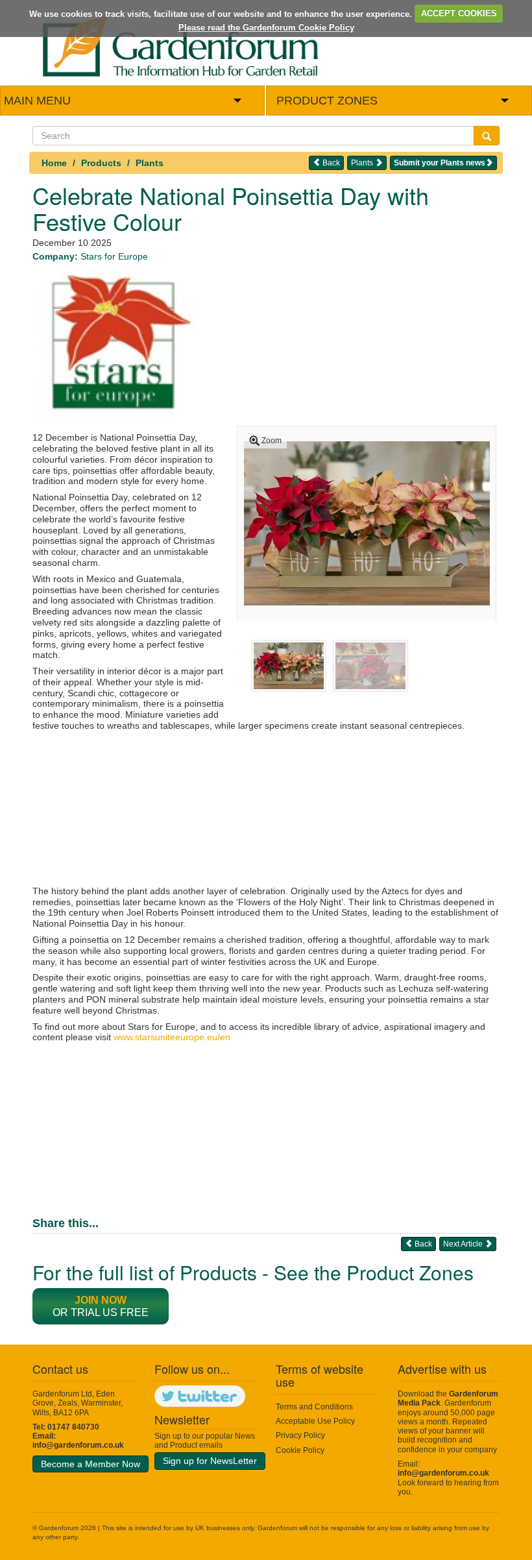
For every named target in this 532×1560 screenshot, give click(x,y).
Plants (149, 163)
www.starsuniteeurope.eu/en (172, 1037)
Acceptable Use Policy (315, 1421)
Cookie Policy (300, 1450)
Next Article (464, 1244)
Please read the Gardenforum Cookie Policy (266, 27)
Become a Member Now (90, 1464)
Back (330, 162)
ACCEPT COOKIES (459, 13)
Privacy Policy (300, 1435)
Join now (101, 1300)
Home (54, 163)
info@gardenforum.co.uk (78, 1445)
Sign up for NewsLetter (210, 1461)
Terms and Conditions (314, 1406)
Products (101, 163)
